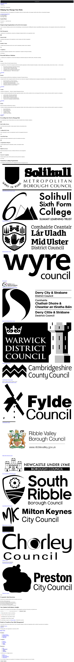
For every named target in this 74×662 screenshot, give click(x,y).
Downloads (4, 651)
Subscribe (21, 611)
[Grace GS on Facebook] (3, 630)
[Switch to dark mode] (2, 5)
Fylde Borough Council (6, 422)
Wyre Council (4, 280)
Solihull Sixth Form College (6, 220)
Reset (24, 611)
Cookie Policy (4, 657)
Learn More (2, 72)
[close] (72, 1)
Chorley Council (5, 560)
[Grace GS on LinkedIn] (1, 630)
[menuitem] (38, 654)
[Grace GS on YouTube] (4, 630)
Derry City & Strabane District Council (8, 321)
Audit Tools (4, 637)
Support (4, 650)
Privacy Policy (4, 655)
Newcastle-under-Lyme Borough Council (9, 473)
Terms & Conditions (5, 656)
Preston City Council (5, 593)
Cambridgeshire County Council (7, 379)
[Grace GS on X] (2, 630)
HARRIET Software (5, 635)
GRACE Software (5, 634)
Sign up (3, 654)
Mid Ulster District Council (6, 251)
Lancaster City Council (6, 532)
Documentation (5, 649)
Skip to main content (3, 3)
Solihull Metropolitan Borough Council (8, 190)
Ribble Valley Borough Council (7, 455)
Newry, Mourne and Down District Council (9, 382)
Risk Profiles (4, 636)
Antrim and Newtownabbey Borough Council (9, 287)
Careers (4, 644)
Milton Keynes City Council (6, 525)
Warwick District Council (6, 363)
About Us (4, 641)
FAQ (3, 648)
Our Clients (4, 642)
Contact (3, 643)
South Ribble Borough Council (7, 505)
